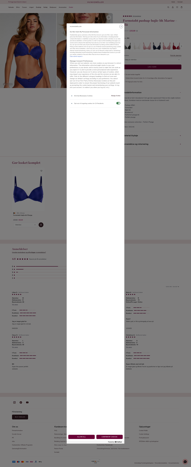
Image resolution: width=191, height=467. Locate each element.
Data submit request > (76, 56)
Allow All (81, 437)
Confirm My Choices (109, 437)
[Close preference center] (121, 26)
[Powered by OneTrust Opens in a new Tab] (115, 442)
